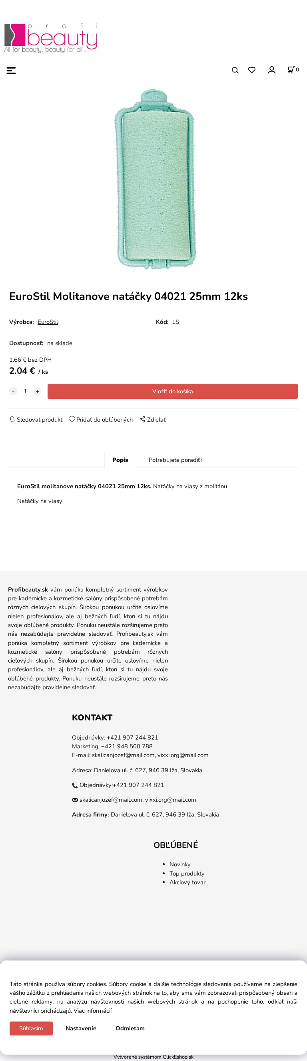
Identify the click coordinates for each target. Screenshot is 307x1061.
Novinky (180, 864)
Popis (120, 460)
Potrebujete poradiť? (176, 460)
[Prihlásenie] (271, 70)
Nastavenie (81, 1028)
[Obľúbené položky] (251, 70)
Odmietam (130, 1028)
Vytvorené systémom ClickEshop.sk (153, 1056)
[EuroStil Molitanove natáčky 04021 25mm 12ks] (153, 180)
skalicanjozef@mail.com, (124, 755)
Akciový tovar (187, 882)
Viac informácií (93, 1011)
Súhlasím (31, 1028)
